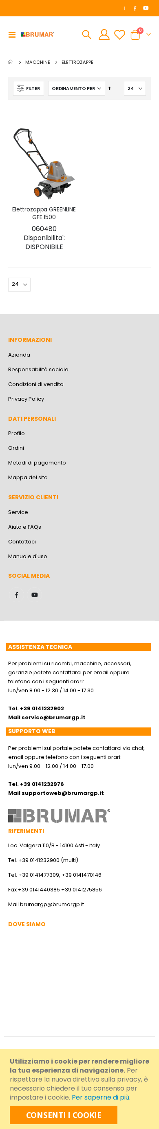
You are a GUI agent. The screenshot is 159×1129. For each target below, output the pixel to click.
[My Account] (104, 34)
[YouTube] (146, 8)
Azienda (19, 355)
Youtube (34, 594)
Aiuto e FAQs (24, 527)
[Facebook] (135, 8)
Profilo (16, 433)
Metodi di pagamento (37, 463)
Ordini (16, 448)
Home (11, 62)
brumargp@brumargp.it (52, 904)
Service (18, 512)
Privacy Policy (26, 399)
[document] (80, 1089)
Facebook (16, 594)
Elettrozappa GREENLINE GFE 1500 (44, 228)
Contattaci (22, 541)
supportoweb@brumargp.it (63, 793)
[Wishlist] (119, 34)
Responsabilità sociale (38, 369)
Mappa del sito (28, 477)
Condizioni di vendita (36, 384)
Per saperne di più (100, 1097)
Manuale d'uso (27, 556)
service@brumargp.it (54, 717)
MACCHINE (37, 62)
